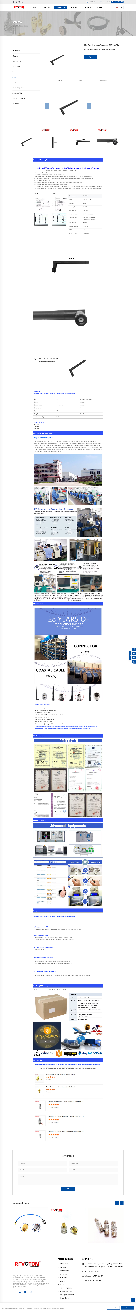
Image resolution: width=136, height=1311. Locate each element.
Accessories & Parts (66, 1291)
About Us (46, 7)
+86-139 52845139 (117, 2)
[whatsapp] (22, 2)
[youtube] (19, 2)
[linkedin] (16, 2)
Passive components (66, 1288)
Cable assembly (16, 61)
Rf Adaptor (15, 56)
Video (87, 7)
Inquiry (90, 57)
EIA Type (14, 82)
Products (59, 7)
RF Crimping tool (65, 1298)
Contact (100, 7)
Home (35, 7)
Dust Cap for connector (67, 1295)
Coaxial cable (16, 66)
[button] (117, 1203)
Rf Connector (16, 51)
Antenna (26, 26)
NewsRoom (75, 7)
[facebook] (13, 2)
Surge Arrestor (16, 72)
